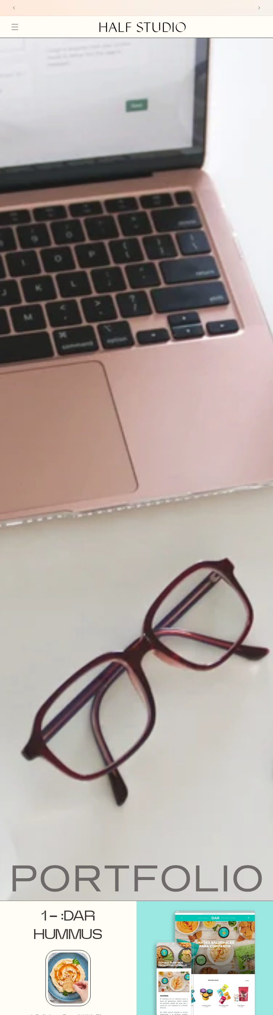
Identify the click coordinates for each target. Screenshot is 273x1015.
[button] (15, 27)
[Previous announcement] (14, 8)
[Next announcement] (259, 8)
